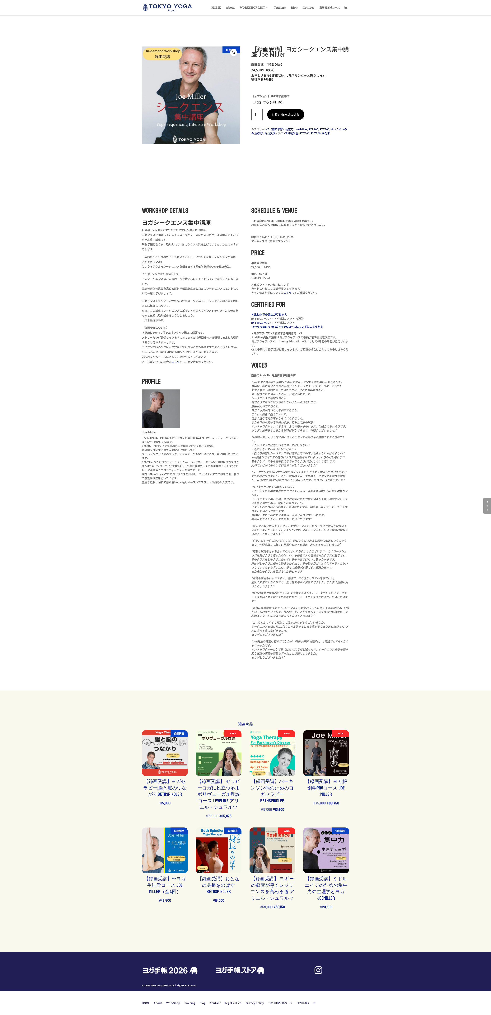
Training (280, 7)
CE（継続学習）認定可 (279, 129)
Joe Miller (301, 129)
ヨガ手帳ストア (306, 1002)
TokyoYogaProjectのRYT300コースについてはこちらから (287, 326)
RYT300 (324, 129)
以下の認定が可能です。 (274, 314)
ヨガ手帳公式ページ (280, 1002)
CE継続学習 (291, 133)
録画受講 (270, 133)
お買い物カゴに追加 (286, 114)
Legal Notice (233, 1002)
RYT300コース (260, 322)
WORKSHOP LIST (252, 7)
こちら (175, 362)
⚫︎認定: (255, 314)
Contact (308, 7)
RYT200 (313, 129)
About (230, 7)
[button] (233, 52)
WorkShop (173, 1002)
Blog (294, 7)
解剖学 (259, 133)
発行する (270, 102)
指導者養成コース (329, 7)
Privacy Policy (255, 1002)
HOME (216, 7)
